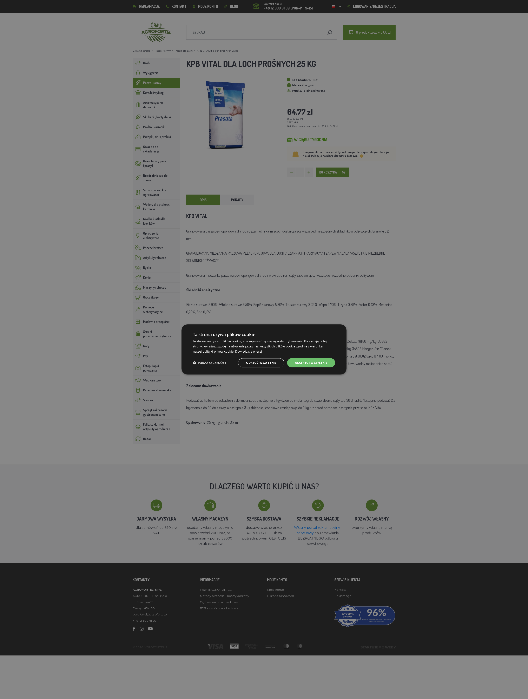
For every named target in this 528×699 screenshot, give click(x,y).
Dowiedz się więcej (248, 351)
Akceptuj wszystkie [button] (311, 363)
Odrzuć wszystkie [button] (261, 363)
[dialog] (264, 349)
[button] (209, 362)
